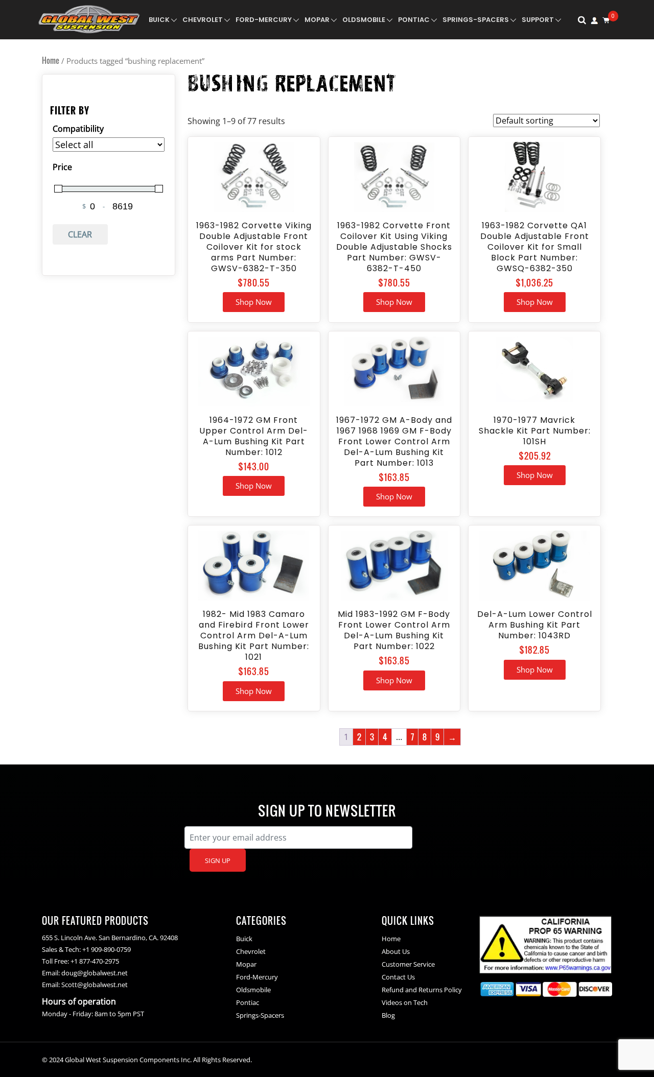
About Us (396, 951)
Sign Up (217, 860)
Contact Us (398, 977)
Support (538, 19)
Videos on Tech (405, 1002)
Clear (80, 234)
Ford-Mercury (264, 19)
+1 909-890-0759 (106, 949)
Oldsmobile (363, 19)
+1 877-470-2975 (95, 961)
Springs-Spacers (475, 19)
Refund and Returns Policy (422, 989)
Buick (159, 19)
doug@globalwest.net (94, 972)
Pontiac (414, 19)
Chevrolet (202, 19)
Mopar (317, 19)
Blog (388, 1015)
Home (50, 60)
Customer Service (408, 964)
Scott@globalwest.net (94, 984)
